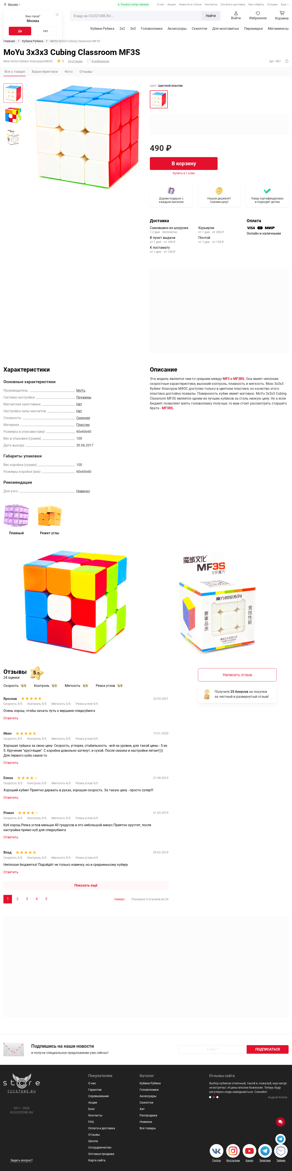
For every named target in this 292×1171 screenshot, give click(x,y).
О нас (160, 4)
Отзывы (272, 4)
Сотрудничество (99, 1147)
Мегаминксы (278, 29)
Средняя (83, 418)
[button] (210, 1097)
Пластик (83, 425)
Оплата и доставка (233, 4)
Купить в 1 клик (184, 173)
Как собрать (256, 4)
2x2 (122, 29)
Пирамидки (253, 29)
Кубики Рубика (102, 29)
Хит (142, 1109)
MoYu (80, 390)
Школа (93, 1141)
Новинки (146, 1121)
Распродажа (148, 1115)
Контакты (211, 4)
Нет (45, 31)
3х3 (133, 29)
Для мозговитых (225, 29)
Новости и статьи (190, 4)
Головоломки (151, 29)
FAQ (91, 1121)
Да (20, 31)
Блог (91, 1109)
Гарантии (95, 1089)
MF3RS (238, 379)
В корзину (184, 164)
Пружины (83, 397)
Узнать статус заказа (134, 4)
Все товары (148, 1128)
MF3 (226, 379)
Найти (211, 16)
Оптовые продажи (101, 1154)
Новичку (83, 491)
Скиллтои (199, 29)
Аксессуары (177, 29)
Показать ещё (85, 885)
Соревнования (98, 1096)
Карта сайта (96, 1160)
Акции (171, 4)
